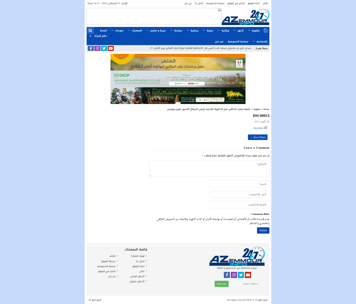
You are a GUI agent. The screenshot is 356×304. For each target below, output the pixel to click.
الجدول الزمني (137, 276)
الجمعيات (137, 30)
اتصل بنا (199, 3)
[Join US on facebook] (91, 49)
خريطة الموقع (108, 261)
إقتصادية (262, 41)
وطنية (225, 30)
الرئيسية (265, 30)
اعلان (265, 3)
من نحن (188, 3)
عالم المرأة (100, 36)
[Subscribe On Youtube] (111, 48)
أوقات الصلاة (137, 256)
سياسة (178, 30)
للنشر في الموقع (236, 3)
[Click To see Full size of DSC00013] (209, 128)
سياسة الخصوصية (215, 3)
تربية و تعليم (158, 30)
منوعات (119, 30)
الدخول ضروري (137, 281)
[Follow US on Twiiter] (104, 48)
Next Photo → (258, 137)
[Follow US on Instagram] (97, 48)
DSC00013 (261, 115)
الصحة (103, 30)
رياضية (194, 30)
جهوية (256, 30)
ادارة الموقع (254, 3)
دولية (210, 30)
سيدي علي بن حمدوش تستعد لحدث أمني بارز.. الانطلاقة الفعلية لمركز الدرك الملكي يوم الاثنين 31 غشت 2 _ (195, 48)
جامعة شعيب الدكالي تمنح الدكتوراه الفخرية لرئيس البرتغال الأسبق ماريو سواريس (208, 109)
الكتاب (112, 256)
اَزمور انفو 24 (261, 300)
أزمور (240, 30)
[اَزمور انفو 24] (245, 17)
